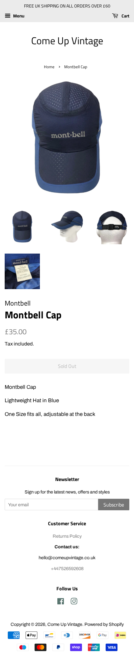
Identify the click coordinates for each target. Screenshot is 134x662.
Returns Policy (67, 536)
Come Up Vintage (67, 40)
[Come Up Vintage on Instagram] (73, 602)
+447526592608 (67, 568)
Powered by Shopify (104, 624)
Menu (18, 16)
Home (49, 67)
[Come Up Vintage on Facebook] (60, 602)
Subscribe (113, 504)
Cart (125, 15)
